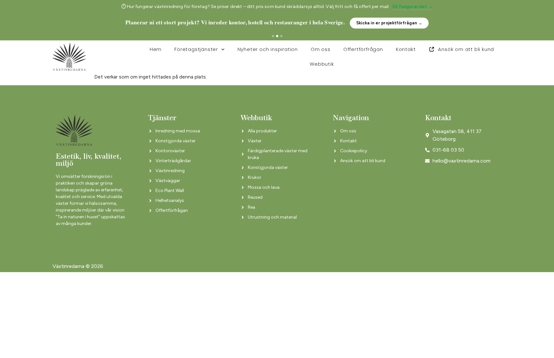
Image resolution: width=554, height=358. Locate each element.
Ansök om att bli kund (466, 49)
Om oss (321, 49)
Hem (156, 49)
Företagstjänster (196, 49)
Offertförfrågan (363, 49)
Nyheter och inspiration (268, 49)
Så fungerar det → (412, 6)
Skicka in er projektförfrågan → (389, 23)
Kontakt (406, 49)
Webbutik (322, 64)
